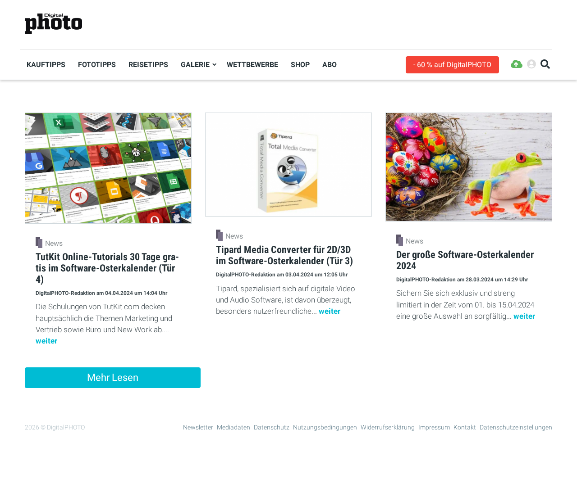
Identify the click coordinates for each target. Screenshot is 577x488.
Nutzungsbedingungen (325, 427)
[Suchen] (545, 64)
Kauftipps (46, 64)
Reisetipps (148, 64)
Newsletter (198, 427)
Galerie (195, 64)
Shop (300, 64)
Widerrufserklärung (388, 427)
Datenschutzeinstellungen (516, 427)
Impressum (434, 427)
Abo (329, 64)
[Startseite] (53, 24)
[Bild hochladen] (516, 64)
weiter (46, 340)
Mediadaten (233, 427)
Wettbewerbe (252, 64)
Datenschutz (271, 427)
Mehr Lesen (112, 377)
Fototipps (97, 64)
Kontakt (464, 427)
